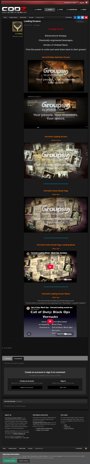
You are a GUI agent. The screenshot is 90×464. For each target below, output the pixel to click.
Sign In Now (63, 387)
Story (61, 9)
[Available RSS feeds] (86, 448)
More (84, 9)
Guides (50, 9)
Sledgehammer (18, 437)
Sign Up (82, 2)
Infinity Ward (26, 437)
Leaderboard (72, 9)
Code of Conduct (69, 428)
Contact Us (67, 426)
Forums (38, 9)
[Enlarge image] (56, 75)
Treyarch (12, 437)
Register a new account (26, 387)
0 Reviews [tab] (8, 358)
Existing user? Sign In (71, 2)
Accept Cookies (10, 460)
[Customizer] (87, 2)
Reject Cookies (23, 460)
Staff (65, 425)
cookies (60, 456)
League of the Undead (42, 430)
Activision (7, 431)
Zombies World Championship (44, 428)
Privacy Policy (34, 456)
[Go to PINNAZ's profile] (17, 26)
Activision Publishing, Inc (19, 433)
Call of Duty (12, 431)
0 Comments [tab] (18, 358)
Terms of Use (26, 456)
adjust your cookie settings (18, 458)
